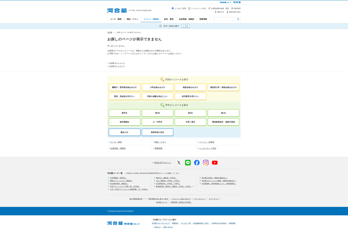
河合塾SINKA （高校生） (119, 184)
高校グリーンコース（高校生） (121, 181)
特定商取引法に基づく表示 (158, 199)
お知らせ (157, 227)
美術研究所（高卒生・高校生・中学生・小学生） (174, 186)
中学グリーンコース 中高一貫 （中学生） (125, 186)
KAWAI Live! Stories (219, 223)
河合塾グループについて (161, 223)
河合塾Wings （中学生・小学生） (168, 184)
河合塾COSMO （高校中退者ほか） (215, 178)
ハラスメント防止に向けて (181, 199)
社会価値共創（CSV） (201, 223)
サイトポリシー (200, 199)
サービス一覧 (186, 223)
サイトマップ (214, 199)
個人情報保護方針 (135, 199)
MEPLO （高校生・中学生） (166, 178)
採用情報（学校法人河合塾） (181, 202)
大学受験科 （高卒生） (118, 178)
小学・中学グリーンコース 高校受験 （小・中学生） (129, 189)
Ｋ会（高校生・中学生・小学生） (168, 181)
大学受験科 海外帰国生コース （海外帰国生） (219, 184)
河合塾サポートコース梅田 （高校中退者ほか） (219, 181)
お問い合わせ (168, 227)
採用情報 (232, 223)
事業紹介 (175, 223)
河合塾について (161, 202)
